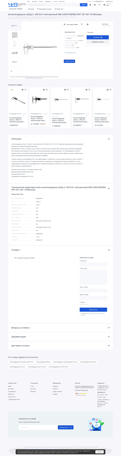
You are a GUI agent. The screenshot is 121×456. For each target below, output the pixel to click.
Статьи (55, 1)
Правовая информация (81, 390)
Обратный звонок (102, 389)
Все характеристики (70, 52)
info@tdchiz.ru (109, 1)
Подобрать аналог (98, 42)
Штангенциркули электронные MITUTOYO (21, 362)
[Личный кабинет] (90, 5)
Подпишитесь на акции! (27, 418)
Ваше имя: (83, 261)
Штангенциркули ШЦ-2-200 (17, 367)
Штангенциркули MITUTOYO (88, 362)
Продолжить (93, 309)
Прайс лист (60, 9)
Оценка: (83, 302)
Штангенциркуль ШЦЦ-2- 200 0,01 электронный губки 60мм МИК (101, 120)
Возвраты (55, 386)
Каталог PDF (11, 397)
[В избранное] (82, 24)
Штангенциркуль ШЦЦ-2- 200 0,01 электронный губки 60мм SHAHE (59, 120)
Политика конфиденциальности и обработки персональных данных (84, 386)
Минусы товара (84, 294)
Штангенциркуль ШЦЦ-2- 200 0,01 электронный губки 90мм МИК (80, 120)
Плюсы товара (84, 287)
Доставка (34, 1)
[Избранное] (99, 5)
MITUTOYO (105, 24)
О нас (28, 1)
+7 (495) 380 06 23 (94, 1)
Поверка (55, 394)
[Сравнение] (95, 5)
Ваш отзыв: (84, 268)
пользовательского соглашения (51, 448)
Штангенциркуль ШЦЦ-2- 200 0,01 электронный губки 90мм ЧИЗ (38, 118)
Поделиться (68, 61)
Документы (48, 1)
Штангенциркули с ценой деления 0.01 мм (65, 362)
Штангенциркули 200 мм (43, 362)
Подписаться (64, 427)
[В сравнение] (88, 24)
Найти (83, 4)
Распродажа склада (45, 9)
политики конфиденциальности (34, 448)
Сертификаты (12, 391)
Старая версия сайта (14, 399)
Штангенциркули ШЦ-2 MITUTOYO (58, 367)
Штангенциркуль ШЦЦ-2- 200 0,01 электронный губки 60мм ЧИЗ (16, 120)
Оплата (41, 1)
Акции (32, 9)
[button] (11, 71)
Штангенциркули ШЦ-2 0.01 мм (36, 367)
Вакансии (33, 391)
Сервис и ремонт (57, 391)
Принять (99, 452)
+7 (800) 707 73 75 (102, 388)
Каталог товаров (16, 9)
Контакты (62, 1)
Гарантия (55, 389)
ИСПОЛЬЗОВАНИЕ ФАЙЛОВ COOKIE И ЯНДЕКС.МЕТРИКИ (33, 452)
